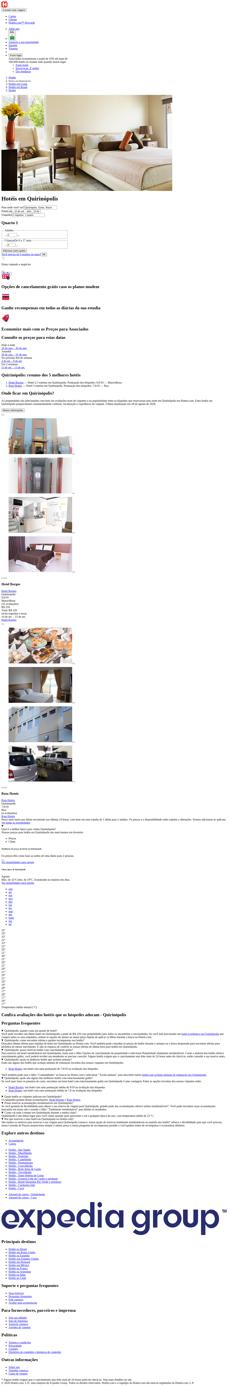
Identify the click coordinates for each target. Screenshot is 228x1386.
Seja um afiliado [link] (18, 1317)
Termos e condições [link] (20, 1342)
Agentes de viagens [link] (19, 1327)
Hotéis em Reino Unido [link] (22, 1252)
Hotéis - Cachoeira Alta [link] (22, 1185)
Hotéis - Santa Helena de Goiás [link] (26, 1175)
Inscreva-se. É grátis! (27, 68)
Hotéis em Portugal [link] (19, 1261)
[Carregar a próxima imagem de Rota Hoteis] (5, 787)
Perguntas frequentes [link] (20, 1296)
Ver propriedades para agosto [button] (17, 862)
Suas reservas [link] (16, 1293)
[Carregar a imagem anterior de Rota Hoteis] (2, 787)
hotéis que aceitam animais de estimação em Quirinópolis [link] (174, 1074)
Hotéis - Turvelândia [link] (20, 1172)
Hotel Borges (16, 382)
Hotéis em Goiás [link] (18, 83)
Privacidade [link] (15, 1345)
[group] (114, 946)
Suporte (13, 45)
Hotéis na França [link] (18, 1268)
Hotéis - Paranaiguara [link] (21, 1162)
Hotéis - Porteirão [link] (18, 1156)
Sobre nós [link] (14, 1367)
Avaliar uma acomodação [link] (23, 1302)
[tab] (12, 838)
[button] (114, 1133)
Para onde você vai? (12, 207)
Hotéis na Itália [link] (17, 1274)
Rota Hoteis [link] (15, 1068)
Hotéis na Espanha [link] (19, 1255)
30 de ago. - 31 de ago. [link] (14, 354)
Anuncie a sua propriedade (24, 42)
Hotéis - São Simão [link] (19, 1149)
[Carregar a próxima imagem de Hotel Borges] (5, 578)
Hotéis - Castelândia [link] (20, 1159)
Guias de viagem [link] (18, 1373)
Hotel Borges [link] (16, 1087)
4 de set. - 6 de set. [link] (11, 361)
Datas (4, 211)
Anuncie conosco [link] (18, 1324)
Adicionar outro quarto (14, 250)
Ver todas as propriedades (15, 822)
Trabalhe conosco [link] (18, 1370)
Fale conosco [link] (16, 1299)
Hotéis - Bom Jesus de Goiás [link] (25, 1169)
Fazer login (15, 55)
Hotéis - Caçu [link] (16, 1188)
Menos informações (13, 410)
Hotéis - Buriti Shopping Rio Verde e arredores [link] (35, 1181)
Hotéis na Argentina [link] (20, 1271)
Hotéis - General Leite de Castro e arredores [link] (33, 1178)
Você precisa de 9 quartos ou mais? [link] (21, 254)
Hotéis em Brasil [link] (18, 87)
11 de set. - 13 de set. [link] (13, 367)
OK (44, 254)
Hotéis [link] (12, 77)
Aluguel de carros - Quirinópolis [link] (27, 1194)
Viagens (13, 48)
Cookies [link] (13, 1348)
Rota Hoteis (15, 385)
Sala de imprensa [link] (18, 1320)
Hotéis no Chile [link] (17, 1278)
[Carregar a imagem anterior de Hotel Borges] (2, 578)
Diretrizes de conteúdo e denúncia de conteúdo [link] (35, 1352)
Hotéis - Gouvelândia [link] (21, 1165)
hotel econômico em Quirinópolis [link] (200, 1033)
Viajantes (6, 214)
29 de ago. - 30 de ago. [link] (14, 348)
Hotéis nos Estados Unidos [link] (24, 1258)
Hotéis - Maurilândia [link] (20, 1153)
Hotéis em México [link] (19, 1265)
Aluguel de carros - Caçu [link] (23, 1197)
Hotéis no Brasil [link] (18, 1249)
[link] (38, 16)
